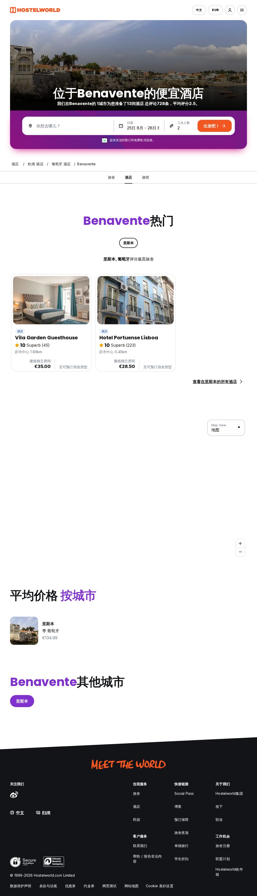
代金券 (89, 886)
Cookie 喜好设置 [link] (159, 886)
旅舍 (136, 793)
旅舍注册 (223, 846)
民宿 (136, 819)
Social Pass (184, 793)
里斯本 (22, 701)
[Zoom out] (240, 552)
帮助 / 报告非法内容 (147, 858)
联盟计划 (223, 859)
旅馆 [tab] (145, 177)
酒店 (20, 331)
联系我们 (140, 846)
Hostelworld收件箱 (229, 871)
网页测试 (109, 886)
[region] (128, 488)
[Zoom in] (240, 543)
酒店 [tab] (128, 177)
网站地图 (131, 886)
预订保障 (181, 819)
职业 (219, 819)
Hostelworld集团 (229, 793)
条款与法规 (48, 886)
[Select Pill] (230, 10)
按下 (219, 806)
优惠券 (70, 886)
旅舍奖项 (181, 832)
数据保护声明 (20, 886)
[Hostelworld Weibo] (14, 794)
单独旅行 (181, 846)
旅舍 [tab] (111, 177)
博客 (177, 806)
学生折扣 (181, 859)
